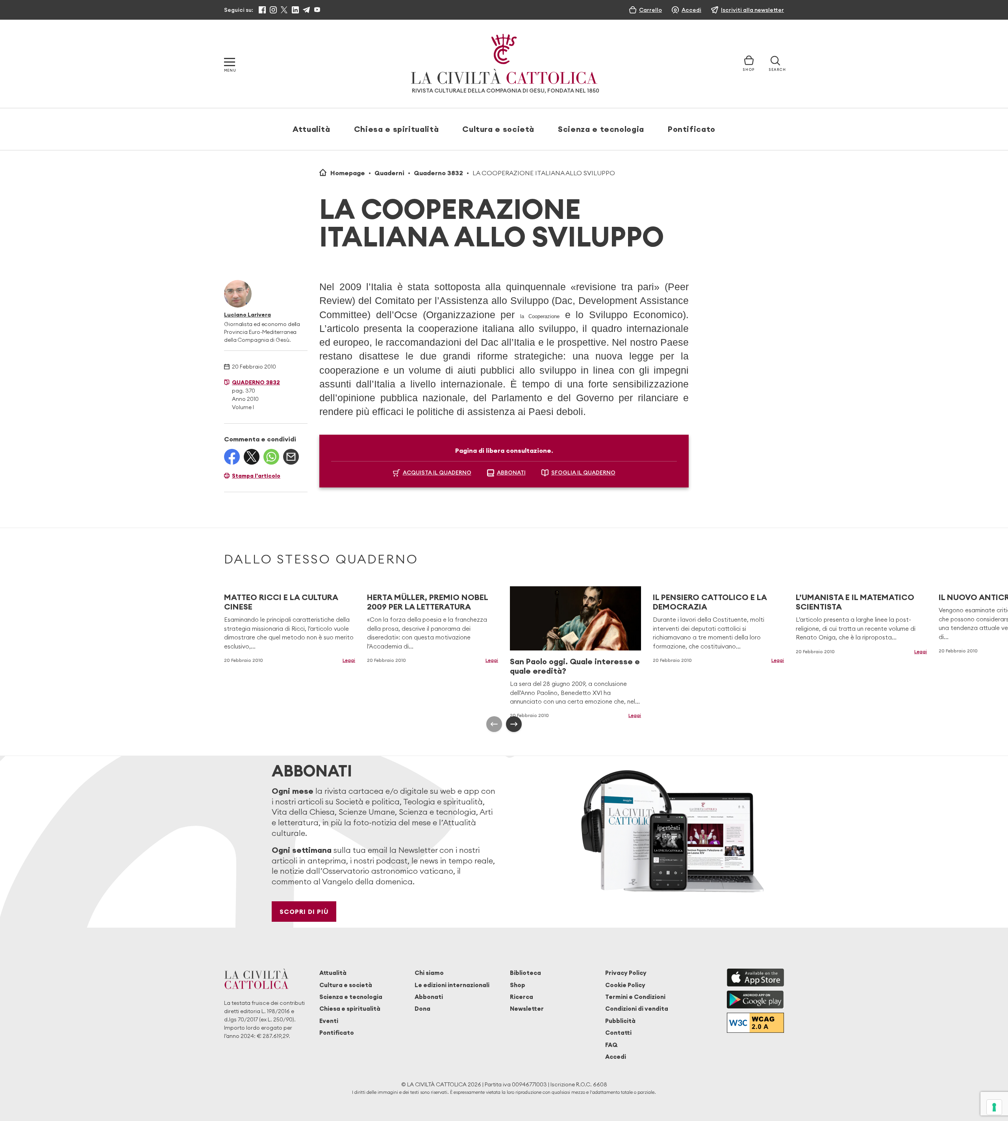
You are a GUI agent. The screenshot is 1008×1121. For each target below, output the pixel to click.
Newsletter (527, 1008)
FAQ (611, 1045)
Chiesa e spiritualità (396, 129)
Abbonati (429, 997)
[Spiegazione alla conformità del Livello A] (755, 1023)
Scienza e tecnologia (601, 129)
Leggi (349, 660)
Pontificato (691, 129)
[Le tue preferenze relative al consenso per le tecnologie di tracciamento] (994, 1107)
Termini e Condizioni (635, 997)
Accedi (615, 1056)
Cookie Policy (625, 985)
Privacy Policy (626, 972)
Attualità (311, 129)
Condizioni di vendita (636, 1008)
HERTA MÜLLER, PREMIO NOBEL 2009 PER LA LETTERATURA (427, 601)
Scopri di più (304, 911)
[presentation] (494, 724)
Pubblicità (620, 1021)
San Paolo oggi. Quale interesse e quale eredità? (575, 666)
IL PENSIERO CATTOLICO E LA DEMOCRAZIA (710, 601)
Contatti (618, 1032)
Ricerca (521, 997)
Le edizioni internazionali (452, 985)
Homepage (347, 173)
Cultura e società (498, 129)
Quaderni (389, 173)
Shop (517, 985)
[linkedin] (295, 9)
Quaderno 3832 (438, 173)
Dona (422, 1008)
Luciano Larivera (247, 314)
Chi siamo (429, 972)
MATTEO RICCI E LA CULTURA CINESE (281, 601)
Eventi (328, 1021)
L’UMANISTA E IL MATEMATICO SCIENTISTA (855, 601)
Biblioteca (525, 972)
